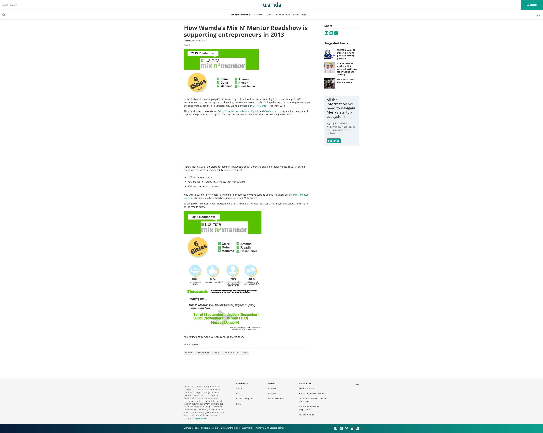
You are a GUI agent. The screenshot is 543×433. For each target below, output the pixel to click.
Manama (236, 111)
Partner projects (301, 14)
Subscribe (532, 4)
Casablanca (270, 111)
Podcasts (272, 388)
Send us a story (306, 388)
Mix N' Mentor (259, 105)
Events (269, 14)
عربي (538, 15)
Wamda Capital (282, 14)
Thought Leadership (240, 14)
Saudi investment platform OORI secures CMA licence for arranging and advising (347, 69)
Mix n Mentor (202, 352)
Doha (227, 111)
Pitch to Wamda (306, 414)
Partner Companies (245, 398)
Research (258, 14)
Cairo (220, 111)
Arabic (187, 45)
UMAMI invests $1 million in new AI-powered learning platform (346, 54)
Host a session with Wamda (312, 393)
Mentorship (228, 352)
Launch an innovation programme (309, 408)
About (5, 5)
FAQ (238, 393)
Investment (242, 352)
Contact (13, 5)
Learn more (200, 418)
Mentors (189, 352)
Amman (246, 111)
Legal (238, 403)
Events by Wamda (276, 398)
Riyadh (254, 111)
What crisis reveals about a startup (346, 81)
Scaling (216, 352)
